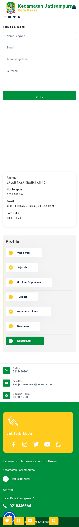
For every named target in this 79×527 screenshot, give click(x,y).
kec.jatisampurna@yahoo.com (32, 384)
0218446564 (20, 371)
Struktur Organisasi (29, 282)
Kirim (39, 97)
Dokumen (23, 326)
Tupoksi (22, 296)
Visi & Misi (23, 252)
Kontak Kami (24, 340)
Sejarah (22, 267)
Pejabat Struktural (28, 311)
